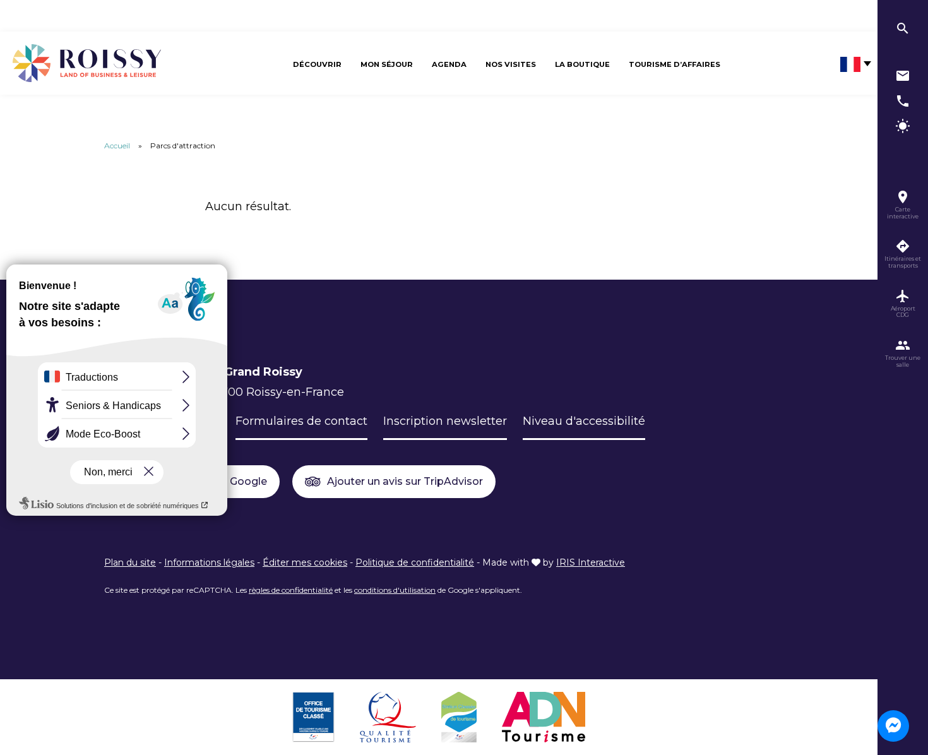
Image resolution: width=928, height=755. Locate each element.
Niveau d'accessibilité (584, 421)
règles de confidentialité (291, 590)
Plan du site (130, 562)
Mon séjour (386, 64)
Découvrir (317, 64)
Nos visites (510, 64)
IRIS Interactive (590, 562)
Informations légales (209, 562)
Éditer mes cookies (305, 562)
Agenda (449, 64)
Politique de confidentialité (414, 562)
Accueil (117, 145)
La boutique (582, 64)
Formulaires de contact (301, 421)
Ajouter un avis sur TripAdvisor (405, 481)
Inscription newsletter (445, 421)
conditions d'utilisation (395, 590)
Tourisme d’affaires (674, 64)
